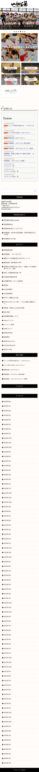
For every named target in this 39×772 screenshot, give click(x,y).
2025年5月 (7, 470)
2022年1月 (7, 653)
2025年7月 (7, 461)
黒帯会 (6, 285)
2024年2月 (7, 539)
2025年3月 (7, 479)
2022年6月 (7, 630)
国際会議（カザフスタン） (12, 369)
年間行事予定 (8, 333)
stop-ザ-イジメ (9, 320)
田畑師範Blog (8, 224)
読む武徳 (7, 312)
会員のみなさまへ (10, 341)
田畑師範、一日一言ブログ (12, 254)
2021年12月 (8, 657)
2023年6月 (7, 575)
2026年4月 (7, 420)
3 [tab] (18, 31)
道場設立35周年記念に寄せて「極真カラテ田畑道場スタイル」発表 (20, 267)
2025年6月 (7, 465)
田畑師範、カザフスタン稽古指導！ (15, 374)
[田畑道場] (19, 6)
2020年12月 (8, 712)
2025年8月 (7, 456)
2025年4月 (7, 474)
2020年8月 (7, 731)
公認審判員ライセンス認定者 (13, 281)
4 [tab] (20, 31)
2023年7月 (7, 571)
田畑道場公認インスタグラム (13, 228)
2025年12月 (8, 438)
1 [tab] (14, 31)
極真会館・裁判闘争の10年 (12, 262)
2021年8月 (7, 676)
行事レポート (8, 328)
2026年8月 (7, 401)
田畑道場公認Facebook (11, 220)
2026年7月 (7, 406)
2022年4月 (7, 639)
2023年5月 (7, 580)
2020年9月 (7, 726)
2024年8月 (7, 511)
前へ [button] (2, 18)
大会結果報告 (8, 293)
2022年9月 (7, 616)
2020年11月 (8, 717)
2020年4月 (7, 749)
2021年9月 (7, 671)
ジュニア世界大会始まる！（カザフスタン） (17, 360)
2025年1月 (7, 488)
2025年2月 (7, 484)
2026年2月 (7, 429)
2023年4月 (7, 584)
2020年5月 (7, 744)
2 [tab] (16, 31)
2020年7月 (7, 735)
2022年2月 (7, 648)
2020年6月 (7, 740)
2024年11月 (8, 497)
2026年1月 (7, 433)
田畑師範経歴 (8, 250)
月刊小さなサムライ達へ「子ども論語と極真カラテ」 (20, 302)
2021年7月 (7, 680)
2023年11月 (8, 552)
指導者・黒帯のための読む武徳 (14, 308)
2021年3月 (7, 699)
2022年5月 (7, 635)
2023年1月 (7, 598)
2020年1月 (7, 763)
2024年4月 (7, 529)
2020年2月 (7, 758)
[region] (19, 19)
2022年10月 (8, 612)
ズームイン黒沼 (9, 324)
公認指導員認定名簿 (10, 277)
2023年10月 (8, 557)
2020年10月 (8, 721)
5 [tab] (22, 31)
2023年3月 (7, 589)
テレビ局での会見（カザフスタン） (15, 365)
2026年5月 (7, 415)
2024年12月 (8, 493)
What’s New (8, 349)
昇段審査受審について (11, 316)
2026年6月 (7, 410)
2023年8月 (7, 566)
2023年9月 (7, 561)
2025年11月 (8, 442)
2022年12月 (8, 603)
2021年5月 (7, 689)
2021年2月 (7, 703)
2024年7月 (7, 516)
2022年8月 (7, 621)
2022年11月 (8, 607)
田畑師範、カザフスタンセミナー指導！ (16, 379)
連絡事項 (7, 337)
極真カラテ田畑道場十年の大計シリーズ (17, 258)
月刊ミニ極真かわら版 (11, 297)
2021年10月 (8, 667)
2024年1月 (7, 543)
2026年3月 (7, 424)
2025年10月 (8, 447)
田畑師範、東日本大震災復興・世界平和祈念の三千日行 (20, 233)
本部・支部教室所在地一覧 (12, 272)
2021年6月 (7, 685)
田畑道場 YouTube (10, 238)
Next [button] (36, 18)
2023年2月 (7, 593)
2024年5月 (7, 525)
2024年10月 (8, 502)
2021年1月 (7, 708)
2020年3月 (7, 754)
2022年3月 (7, 644)
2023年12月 (8, 548)
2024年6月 (7, 520)
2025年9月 (7, 452)
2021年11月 (8, 662)
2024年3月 (7, 534)
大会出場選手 (8, 289)
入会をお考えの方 (10, 345)
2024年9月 (7, 506)
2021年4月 (7, 694)
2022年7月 (7, 625)
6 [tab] (24, 31)
